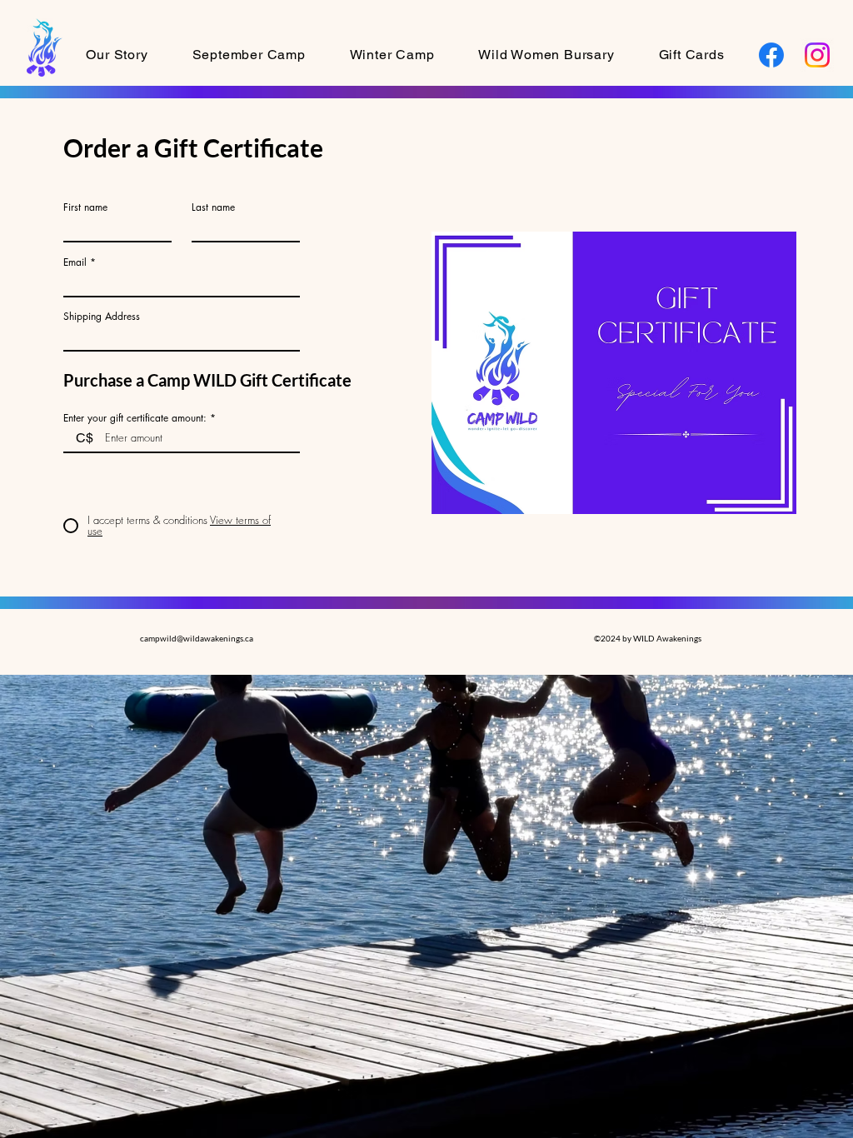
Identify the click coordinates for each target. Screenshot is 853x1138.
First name (85, 207)
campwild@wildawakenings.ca (196, 638)
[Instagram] (817, 55)
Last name (213, 207)
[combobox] (181, 337)
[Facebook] (771, 55)
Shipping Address (101, 317)
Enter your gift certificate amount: (135, 418)
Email (75, 262)
